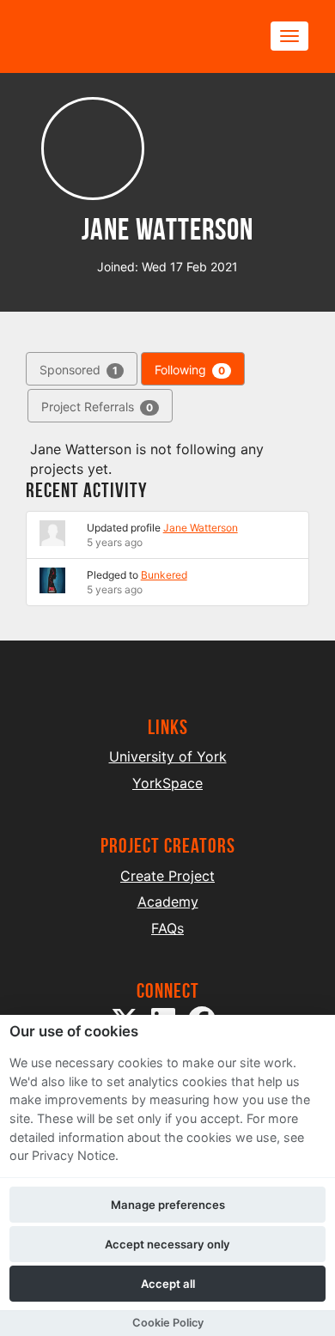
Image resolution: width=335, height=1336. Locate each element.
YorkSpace (167, 783)
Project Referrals (97, 406)
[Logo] (108, 36)
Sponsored (79, 369)
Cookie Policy (168, 1322)
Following (190, 369)
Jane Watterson (200, 527)
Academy (167, 901)
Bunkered (164, 574)
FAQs (167, 928)
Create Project (167, 875)
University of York (168, 756)
